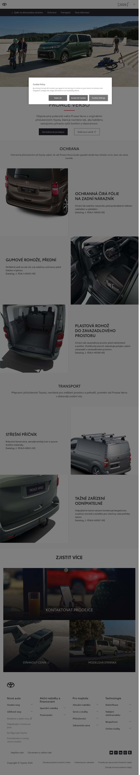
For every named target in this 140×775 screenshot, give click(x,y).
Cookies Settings (98, 98)
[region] (70, 91)
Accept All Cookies (78, 98)
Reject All (58, 98)
